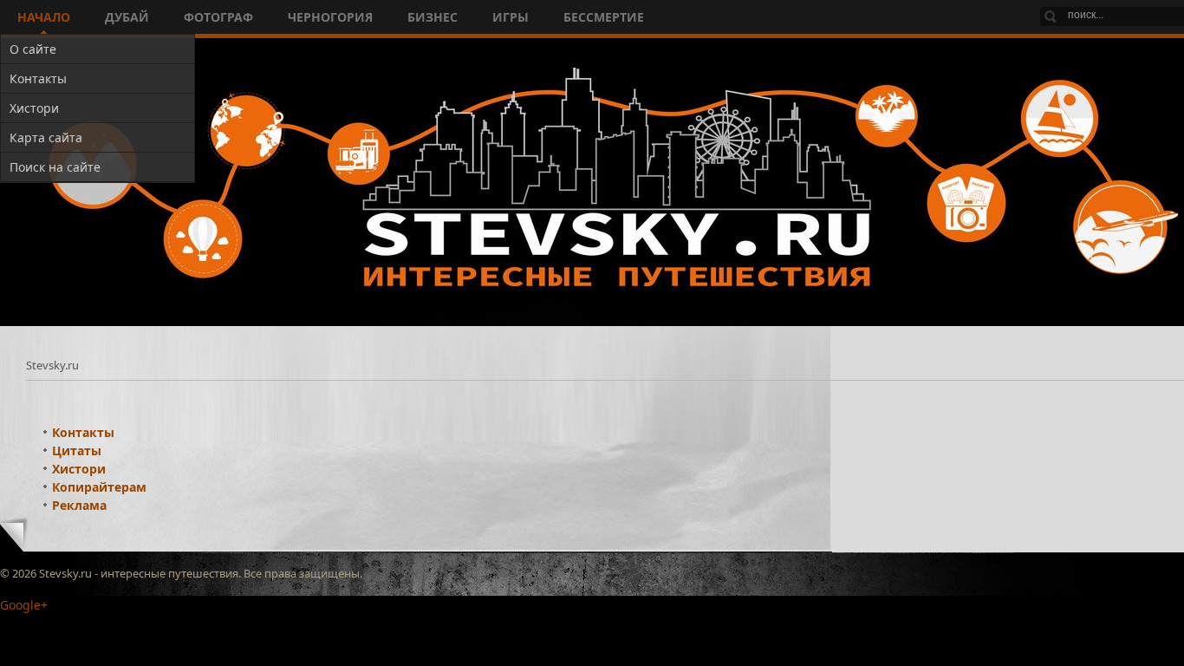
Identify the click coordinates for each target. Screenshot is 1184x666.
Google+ (24, 605)
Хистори (79, 468)
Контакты (83, 432)
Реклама (79, 505)
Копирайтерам (99, 487)
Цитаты (76, 450)
